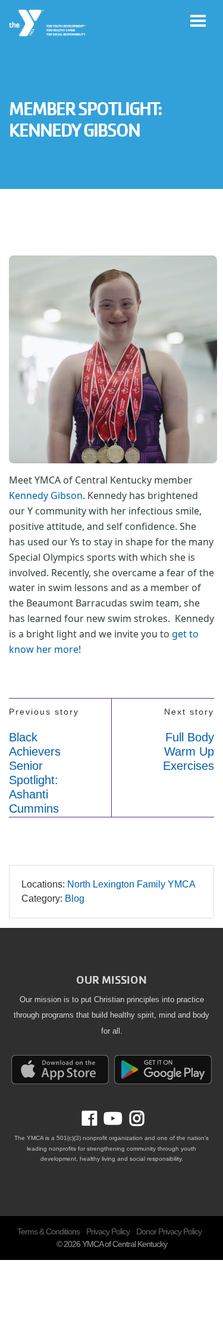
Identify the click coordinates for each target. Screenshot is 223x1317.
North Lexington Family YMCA (131, 884)
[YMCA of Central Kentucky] (48, 23)
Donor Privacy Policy (169, 1231)
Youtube (111, 1118)
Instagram (133, 1118)
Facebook (98, 1118)
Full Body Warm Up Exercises (188, 751)
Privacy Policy (108, 1231)
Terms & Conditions (48, 1231)
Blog (74, 898)
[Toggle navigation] (198, 21)
